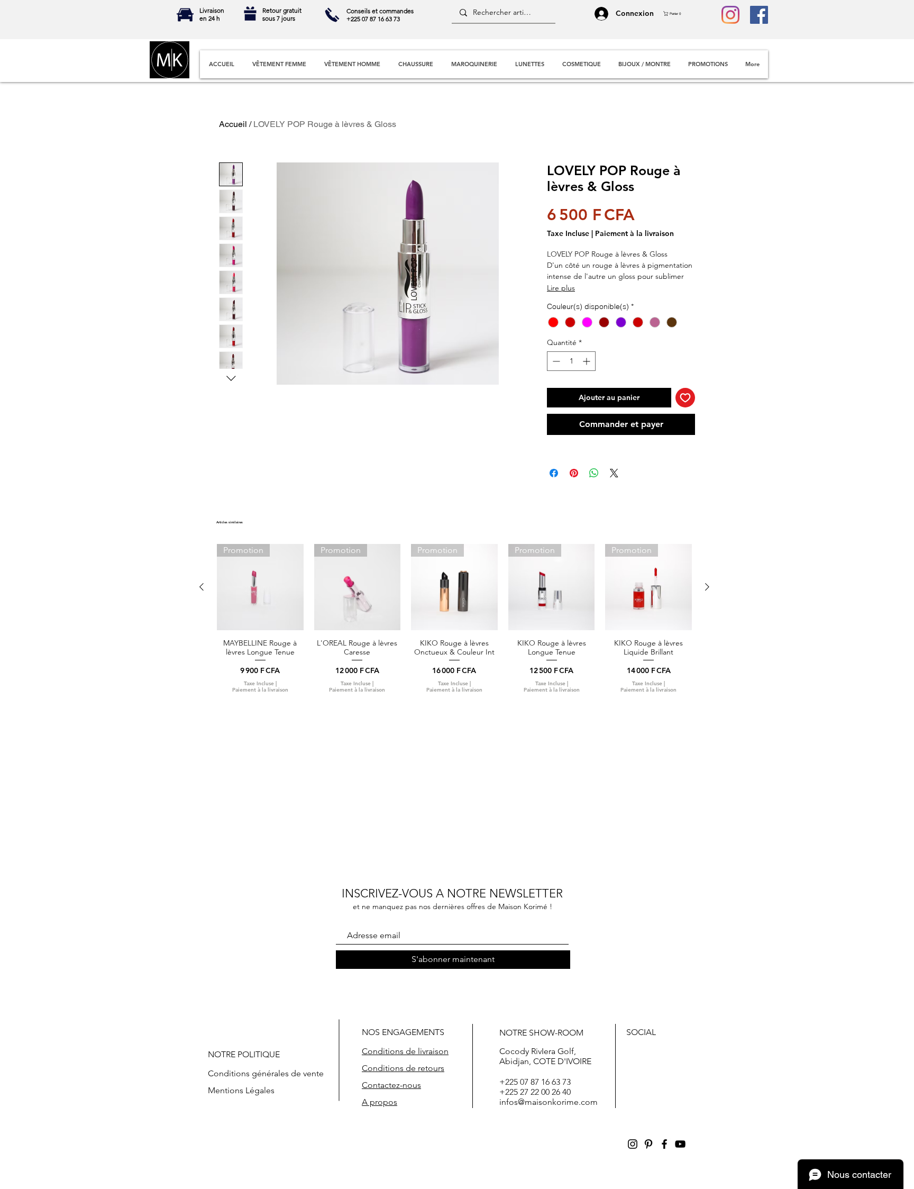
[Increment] (587, 361)
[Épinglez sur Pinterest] (574, 473)
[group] (454, 618)
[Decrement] (555, 361)
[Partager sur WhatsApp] (594, 473)
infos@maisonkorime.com (548, 1102)
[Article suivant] (707, 586)
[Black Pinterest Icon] (648, 1144)
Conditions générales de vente (266, 1073)
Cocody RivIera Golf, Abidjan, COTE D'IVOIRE (545, 1056)
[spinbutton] (571, 361)
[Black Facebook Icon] (664, 1144)
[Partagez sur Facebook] (553, 473)
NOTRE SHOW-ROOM (541, 1033)
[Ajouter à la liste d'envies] (685, 397)
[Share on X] (614, 473)
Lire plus (561, 288)
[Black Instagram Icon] (632, 1144)
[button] (675, 13)
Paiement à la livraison (634, 233)
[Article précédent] (201, 586)
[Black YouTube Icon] (680, 1144)
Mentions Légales (241, 1090)
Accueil (233, 124)
